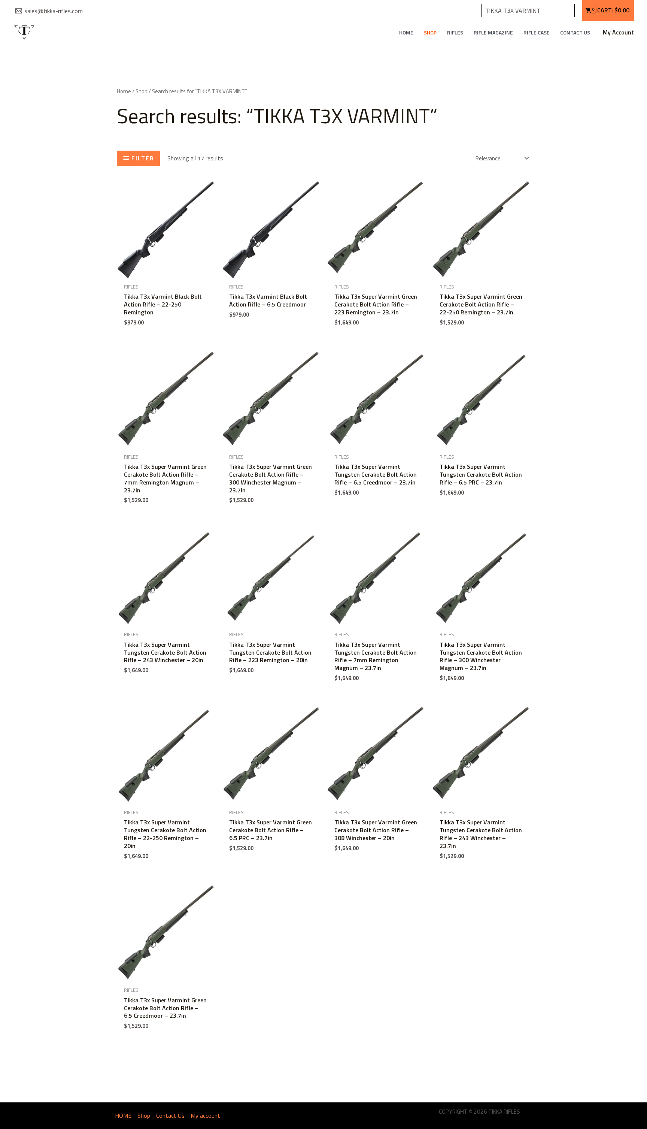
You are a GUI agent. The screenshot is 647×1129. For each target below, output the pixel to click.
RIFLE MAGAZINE (493, 32)
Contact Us (575, 32)
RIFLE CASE (536, 32)
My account (205, 1115)
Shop (430, 32)
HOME (406, 32)
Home (124, 91)
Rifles (455, 32)
